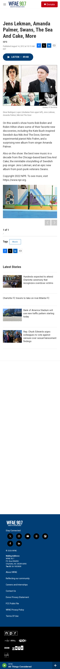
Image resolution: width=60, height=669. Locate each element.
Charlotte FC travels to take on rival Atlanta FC (26, 298)
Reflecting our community (18, 578)
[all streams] (56, 665)
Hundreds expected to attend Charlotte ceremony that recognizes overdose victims (38, 279)
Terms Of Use (12, 616)
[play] (4, 665)
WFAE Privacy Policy (15, 610)
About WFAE (11, 572)
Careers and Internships (17, 585)
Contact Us (11, 591)
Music (15, 242)
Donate (51, 4)
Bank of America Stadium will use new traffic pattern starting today (38, 313)
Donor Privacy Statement (17, 597)
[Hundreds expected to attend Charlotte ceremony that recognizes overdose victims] (12, 281)
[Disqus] (30, 400)
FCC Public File (12, 603)
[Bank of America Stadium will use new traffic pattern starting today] (12, 315)
